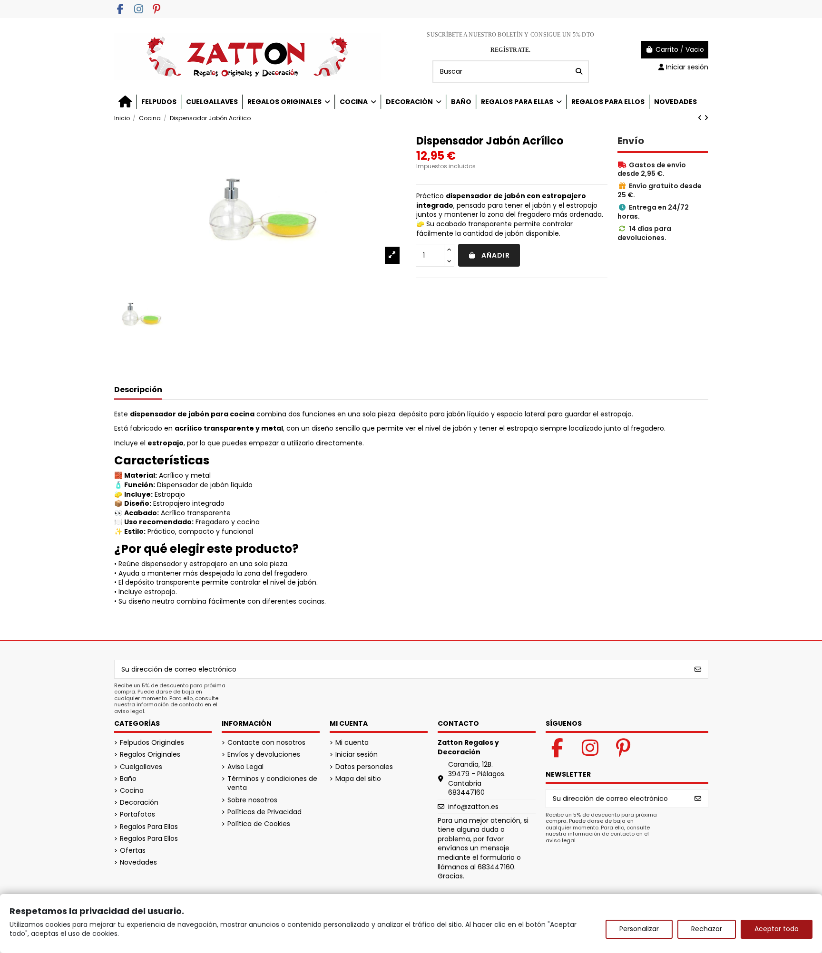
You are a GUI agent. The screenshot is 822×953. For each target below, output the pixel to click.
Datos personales (364, 766)
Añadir (495, 255)
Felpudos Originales (152, 742)
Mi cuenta (352, 742)
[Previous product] (701, 118)
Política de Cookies (258, 823)
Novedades (138, 862)
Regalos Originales (150, 754)
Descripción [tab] (138, 390)
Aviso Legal (245, 766)
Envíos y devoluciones (263, 754)
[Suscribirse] (698, 669)
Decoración (139, 802)
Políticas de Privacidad (264, 812)
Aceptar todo (776, 929)
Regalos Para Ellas (149, 826)
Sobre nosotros (252, 800)
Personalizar (639, 929)
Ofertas (133, 850)
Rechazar (706, 929)
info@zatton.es (473, 806)
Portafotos (137, 814)
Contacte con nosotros (266, 742)
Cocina (132, 790)
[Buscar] (579, 71)
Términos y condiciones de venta (272, 783)
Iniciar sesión (356, 754)
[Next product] (706, 118)
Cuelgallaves (141, 766)
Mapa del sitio (358, 778)
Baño (128, 778)
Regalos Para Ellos (149, 838)
